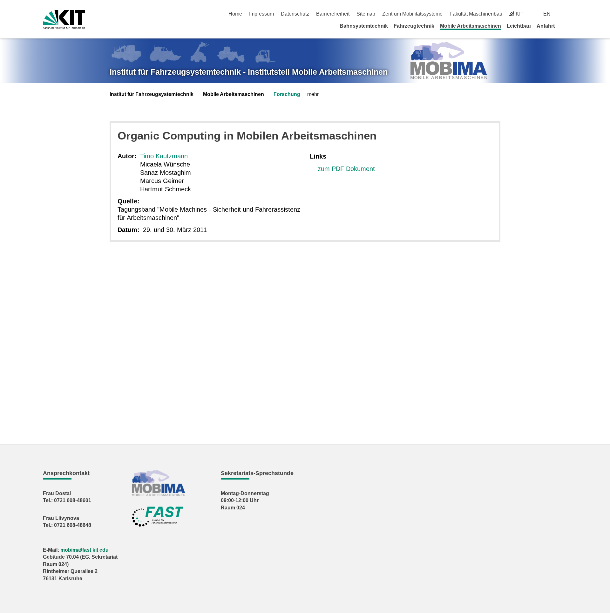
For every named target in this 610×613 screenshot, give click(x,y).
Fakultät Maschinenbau (476, 14)
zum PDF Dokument (346, 168)
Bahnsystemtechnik (364, 26)
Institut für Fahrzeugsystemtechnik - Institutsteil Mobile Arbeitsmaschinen (249, 71)
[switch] (564, 14)
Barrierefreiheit (332, 14)
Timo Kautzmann (164, 156)
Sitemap (365, 14)
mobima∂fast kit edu (84, 550)
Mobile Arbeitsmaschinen (470, 26)
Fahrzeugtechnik (414, 26)
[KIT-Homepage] (64, 19)
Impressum (261, 14)
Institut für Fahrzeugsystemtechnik (151, 94)
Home (235, 14)
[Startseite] (565, 26)
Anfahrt (546, 26)
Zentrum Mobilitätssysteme (412, 14)
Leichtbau (519, 26)
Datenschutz (295, 14)
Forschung (287, 94)
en (547, 14)
